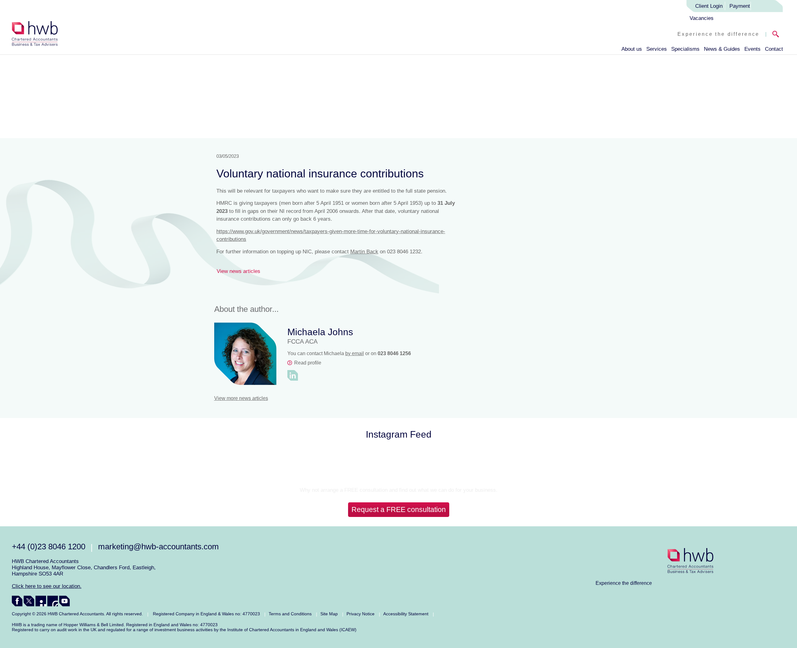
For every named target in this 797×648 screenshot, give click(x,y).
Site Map (329, 613)
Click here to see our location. (47, 586)
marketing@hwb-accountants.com (158, 546)
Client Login (709, 6)
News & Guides (722, 49)
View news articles (238, 271)
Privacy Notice (361, 613)
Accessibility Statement (405, 613)
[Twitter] (29, 601)
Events (752, 49)
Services (656, 49)
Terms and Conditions (290, 613)
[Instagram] (52, 601)
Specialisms (685, 49)
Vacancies (702, 18)
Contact (774, 49)
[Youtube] (64, 601)
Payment (739, 6)
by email (354, 353)
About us (631, 49)
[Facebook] (17, 601)
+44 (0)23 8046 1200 (48, 546)
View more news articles (241, 398)
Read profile (307, 362)
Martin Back (364, 252)
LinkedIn (292, 375)
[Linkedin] (40, 601)
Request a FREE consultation (398, 509)
